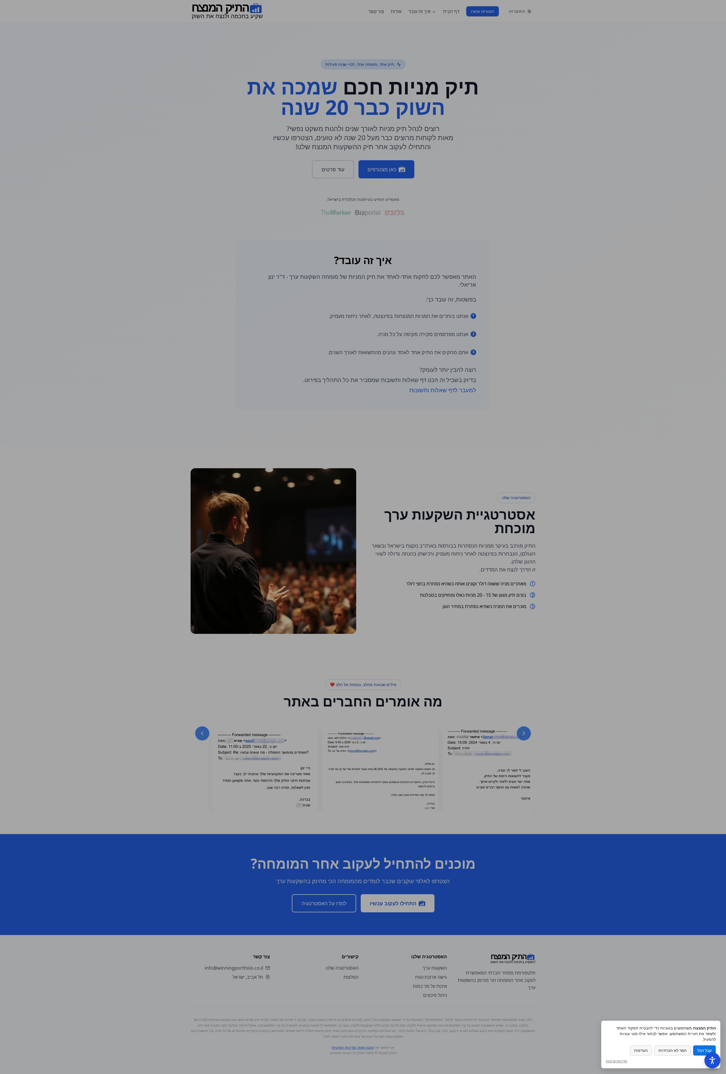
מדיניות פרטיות (616, 1061)
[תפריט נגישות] (712, 1060)
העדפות (641, 1050)
